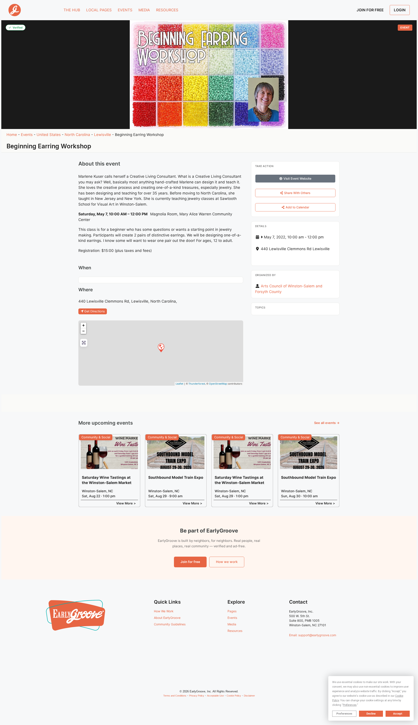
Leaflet (179, 383)
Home (12, 134)
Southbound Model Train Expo (175, 477)
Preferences (344, 713)
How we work (227, 562)
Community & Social (95, 437)
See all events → (327, 423)
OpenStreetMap (218, 383)
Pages (232, 611)
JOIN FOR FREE (370, 10)
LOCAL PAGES (99, 10)
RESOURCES (167, 10)
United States (49, 134)
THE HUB (72, 10)
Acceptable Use (215, 695)
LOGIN (400, 10)
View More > (126, 503)
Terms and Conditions (174, 695)
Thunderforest (197, 383)
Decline (371, 713)
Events (27, 134)
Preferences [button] (350, 705)
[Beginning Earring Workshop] (160, 347)
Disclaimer (249, 695)
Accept (397, 713)
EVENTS (125, 10)
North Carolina (77, 134)
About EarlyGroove (167, 618)
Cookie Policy (234, 695)
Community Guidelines (169, 624)
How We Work (164, 611)
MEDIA (144, 10)
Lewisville (102, 134)
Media (232, 624)
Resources (235, 631)
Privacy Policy (196, 695)
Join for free (190, 562)
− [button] (83, 331)
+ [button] (83, 325)
